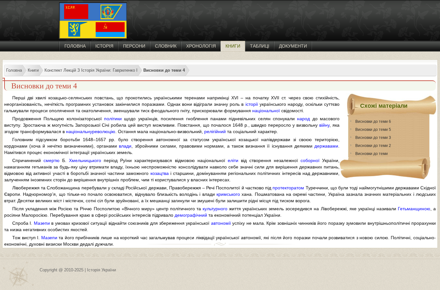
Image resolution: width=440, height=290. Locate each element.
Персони (134, 46)
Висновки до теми (371, 153)
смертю (51, 160)
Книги (232, 46)
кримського (228, 194)
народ (303, 118)
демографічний (191, 215)
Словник (166, 46)
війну (324, 125)
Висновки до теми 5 (373, 129)
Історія (104, 46)
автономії (221, 223)
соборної (310, 160)
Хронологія (201, 46)
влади (125, 146)
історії (251, 104)
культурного (215, 208)
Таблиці (259, 46)
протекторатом (288, 187)
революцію (103, 131)
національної (266, 110)
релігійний (215, 131)
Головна (75, 46)
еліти (233, 160)
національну (79, 131)
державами (326, 146)
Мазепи (42, 223)
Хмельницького (85, 160)
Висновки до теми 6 (373, 121)
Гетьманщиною (414, 208)
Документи (293, 46)
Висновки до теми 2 (373, 145)
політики (113, 118)
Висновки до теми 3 (373, 137)
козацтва (159, 173)
